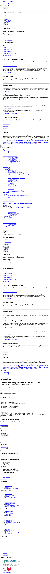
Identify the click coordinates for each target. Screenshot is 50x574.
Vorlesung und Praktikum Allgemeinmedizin (16, 178)
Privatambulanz (11, 225)
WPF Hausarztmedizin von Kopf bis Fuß (16, 173)
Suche (4, 10)
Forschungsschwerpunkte (10, 492)
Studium (7, 496)
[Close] (7, 245)
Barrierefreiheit (6, 555)
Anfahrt (6, 19)
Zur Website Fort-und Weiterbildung (10, 113)
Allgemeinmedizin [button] (6, 151)
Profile (9, 168)
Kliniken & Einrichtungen (10, 18)
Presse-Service (8, 515)
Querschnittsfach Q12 (12, 176)
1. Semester (10, 218)
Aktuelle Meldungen (9, 511)
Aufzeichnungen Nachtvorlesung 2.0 (12, 522)
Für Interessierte (11, 189)
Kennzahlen (7, 529)
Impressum (5, 553)
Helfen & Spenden (9, 533)
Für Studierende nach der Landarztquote (15, 190)
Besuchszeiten (8, 20)
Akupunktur (10, 182)
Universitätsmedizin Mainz (8, 1)
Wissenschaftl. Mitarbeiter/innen (14, 162)
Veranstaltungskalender (9, 520)
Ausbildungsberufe (9, 504)
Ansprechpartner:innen (9, 514)
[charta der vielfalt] (7, 572)
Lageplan (7, 524)
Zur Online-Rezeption (7, 72)
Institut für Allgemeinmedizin (9, 3)
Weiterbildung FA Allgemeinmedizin (15, 222)
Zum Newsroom (6, 91)
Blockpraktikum (11, 183)
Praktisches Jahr (11, 184)
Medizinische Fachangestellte (13, 213)
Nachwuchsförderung (12, 159)
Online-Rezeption (8, 486)
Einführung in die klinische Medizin (15, 172)
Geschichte (7, 531)
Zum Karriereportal (6, 81)
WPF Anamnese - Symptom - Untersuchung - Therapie (18, 174)
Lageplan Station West (7, 49)
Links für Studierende (12, 186)
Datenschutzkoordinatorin (13, 215)
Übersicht (10, 217)
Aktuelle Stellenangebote (10, 503)
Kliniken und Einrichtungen (10, 483)
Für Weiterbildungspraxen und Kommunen (16, 191)
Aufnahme (7, 487)
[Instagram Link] (4, 545)
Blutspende (7, 22)
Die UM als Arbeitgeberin (10, 502)
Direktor (9, 211)
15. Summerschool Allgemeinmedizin (15, 185)
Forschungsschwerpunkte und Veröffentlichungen (17, 195)
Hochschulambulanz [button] (7, 205)
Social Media (7, 512)
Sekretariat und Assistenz (12, 160)
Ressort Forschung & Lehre (10, 497)
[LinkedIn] (4, 541)
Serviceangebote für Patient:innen (11, 488)
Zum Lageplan (3, 466)
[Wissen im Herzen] (7, 571)
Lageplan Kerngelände (7, 47)
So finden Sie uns (3, 479)
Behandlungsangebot (12, 224)
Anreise (4, 45)
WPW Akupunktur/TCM (12, 180)
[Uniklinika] (11, 562)
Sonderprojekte (11, 163)
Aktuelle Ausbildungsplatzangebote (12, 505)
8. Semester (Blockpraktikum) (13, 220)
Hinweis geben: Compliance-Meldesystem (13, 532)
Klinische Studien (8, 494)
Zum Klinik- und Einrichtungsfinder (10, 66)
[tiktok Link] (4, 549)
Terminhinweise (8, 521)
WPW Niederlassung (12, 181)
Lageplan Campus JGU (7, 51)
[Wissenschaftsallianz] (11, 566)
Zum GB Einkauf (6, 124)
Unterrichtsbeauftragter (12, 158)
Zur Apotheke (5, 126)
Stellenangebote (8, 21)
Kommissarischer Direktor (13, 157)
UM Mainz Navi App (7, 55)
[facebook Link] (4, 547)
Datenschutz (5, 554)
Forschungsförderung (9, 495)
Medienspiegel (10, 197)
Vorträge (9, 196)
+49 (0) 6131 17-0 (8, 40)
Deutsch (7, 248)
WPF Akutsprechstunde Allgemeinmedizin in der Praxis (18, 175)
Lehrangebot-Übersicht (12, 170)
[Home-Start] (4, 150)
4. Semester (10, 219)
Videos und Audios (9, 513)
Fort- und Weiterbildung (10, 506)
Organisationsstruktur (9, 530)
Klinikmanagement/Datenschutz (14, 161)
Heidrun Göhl (3, 455)
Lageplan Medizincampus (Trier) (9, 53)
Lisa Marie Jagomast (4, 425)
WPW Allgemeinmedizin (12, 179)
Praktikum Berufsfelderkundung (14, 171)
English (6, 249)
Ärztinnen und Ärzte (12, 212)
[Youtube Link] (4, 543)
